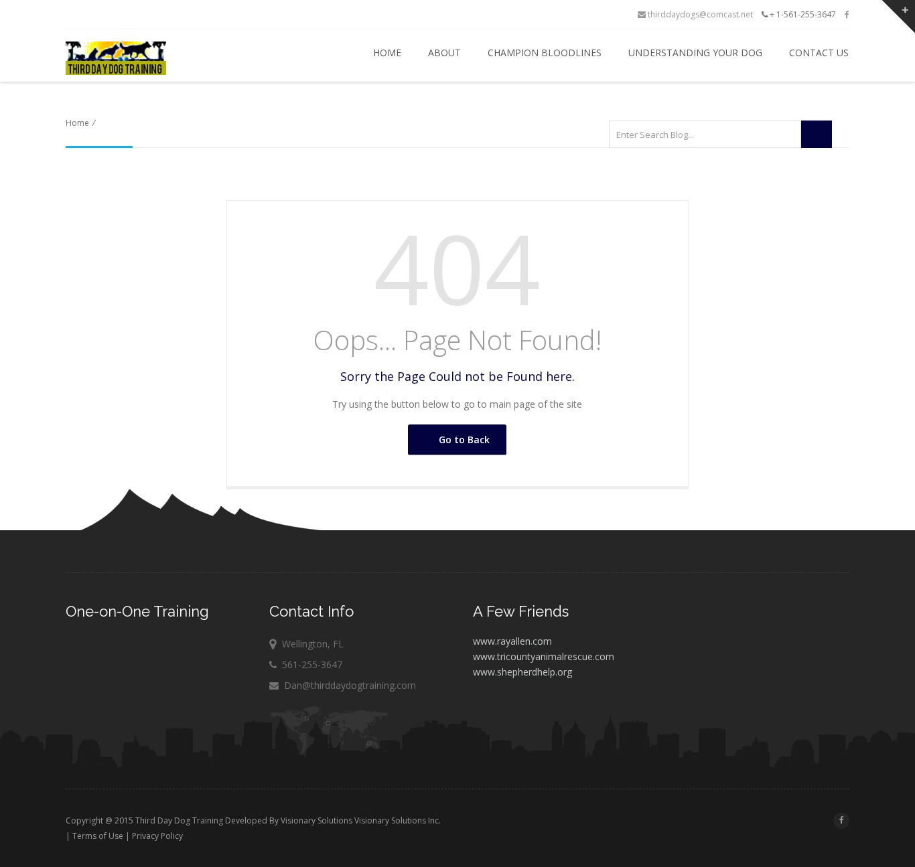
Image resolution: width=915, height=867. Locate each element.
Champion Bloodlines (543, 52)
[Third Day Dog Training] (164, 58)
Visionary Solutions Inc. (397, 820)
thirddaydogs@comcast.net (699, 14)
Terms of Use (97, 836)
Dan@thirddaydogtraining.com (350, 685)
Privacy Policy (157, 836)
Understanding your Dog (694, 52)
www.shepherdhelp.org (522, 671)
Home (385, 52)
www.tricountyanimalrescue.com (543, 656)
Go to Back (461, 439)
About (443, 52)
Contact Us (817, 52)
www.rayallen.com (512, 641)
